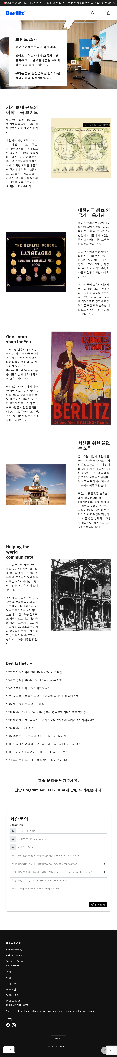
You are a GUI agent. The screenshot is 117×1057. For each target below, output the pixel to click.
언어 (8, 977)
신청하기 (100, 904)
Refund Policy (14, 955)
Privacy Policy (14, 949)
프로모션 (11, 989)
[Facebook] (8, 1025)
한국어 (56, 1038)
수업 (8, 972)
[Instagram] (14, 1025)
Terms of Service (15, 961)
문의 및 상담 (13, 1000)
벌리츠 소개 (12, 995)
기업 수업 (11, 983)
